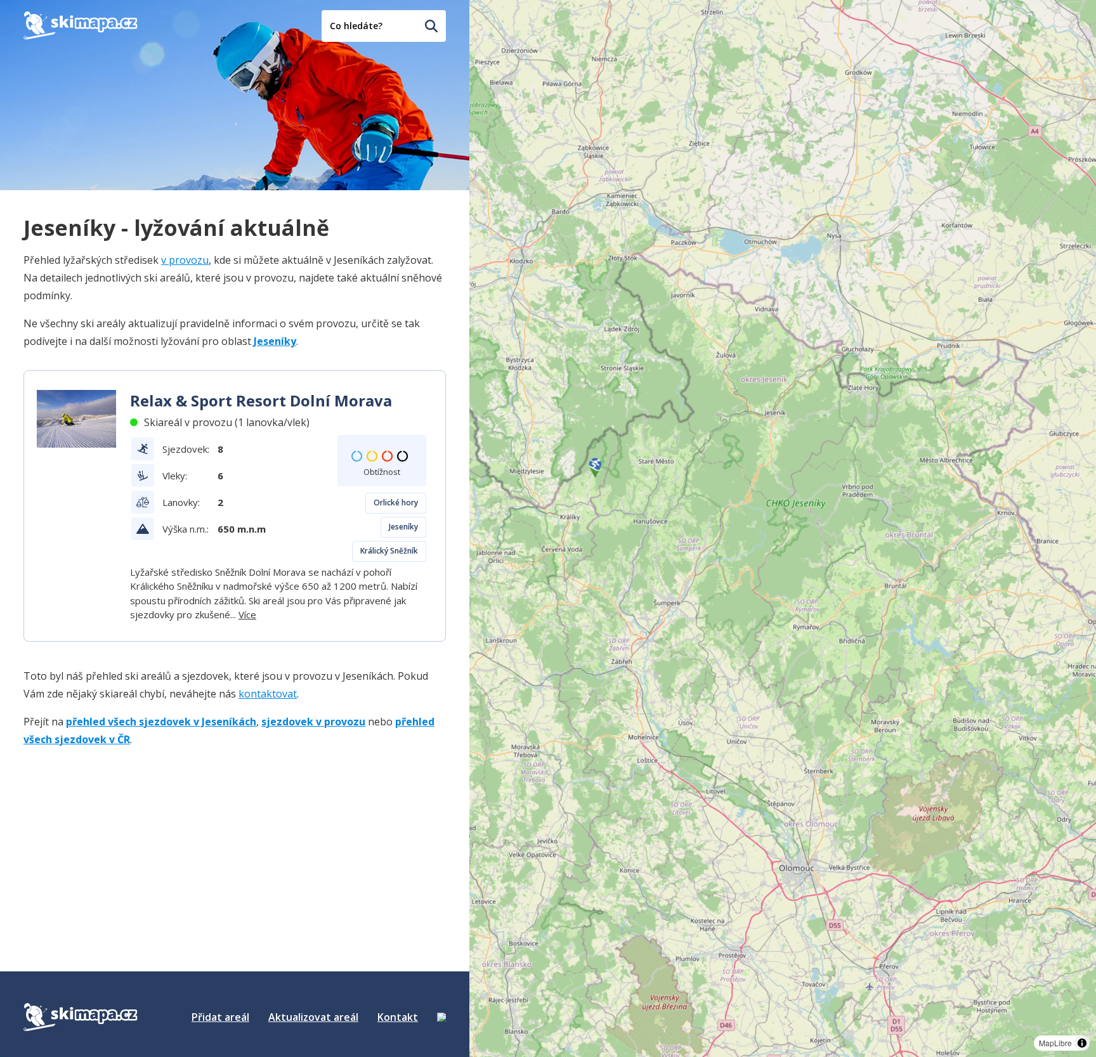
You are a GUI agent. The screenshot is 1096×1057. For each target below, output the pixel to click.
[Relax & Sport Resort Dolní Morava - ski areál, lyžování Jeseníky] (76, 419)
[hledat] (431, 26)
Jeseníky (403, 526)
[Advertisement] (118, 837)
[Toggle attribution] (1082, 1043)
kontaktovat (267, 694)
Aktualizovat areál (313, 1017)
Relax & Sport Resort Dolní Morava (261, 400)
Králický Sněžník (389, 550)
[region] (782, 528)
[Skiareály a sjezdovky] (441, 1017)
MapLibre (1055, 1042)
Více (247, 614)
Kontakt (397, 1017)
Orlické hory (396, 502)
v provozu (185, 260)
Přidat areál (220, 1017)
